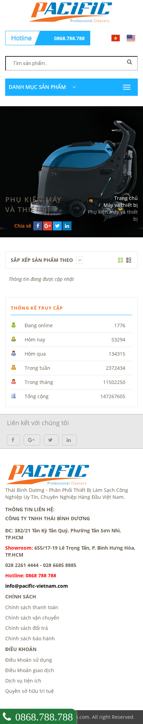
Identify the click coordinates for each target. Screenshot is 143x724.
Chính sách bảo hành (30, 638)
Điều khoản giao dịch (29, 670)
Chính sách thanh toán (31, 607)
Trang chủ (126, 198)
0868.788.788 (69, 38)
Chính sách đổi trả (26, 628)
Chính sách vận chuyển (32, 617)
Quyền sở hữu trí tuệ (29, 691)
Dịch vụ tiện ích (23, 680)
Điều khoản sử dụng (28, 660)
